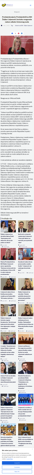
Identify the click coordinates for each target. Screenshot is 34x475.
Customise (17, 467)
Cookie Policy (9, 459)
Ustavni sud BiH (19, 25)
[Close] (32, 449)
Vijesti (17, 12)
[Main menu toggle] (30, 5)
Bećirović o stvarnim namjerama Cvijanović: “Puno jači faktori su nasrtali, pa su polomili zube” (25, 238)
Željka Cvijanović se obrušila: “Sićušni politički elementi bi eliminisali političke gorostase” (24, 296)
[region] (17, 461)
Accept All (17, 463)
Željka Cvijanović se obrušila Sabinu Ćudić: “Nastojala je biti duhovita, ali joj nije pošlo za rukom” (7, 238)
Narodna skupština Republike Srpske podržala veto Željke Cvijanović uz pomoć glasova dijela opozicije (8, 441)
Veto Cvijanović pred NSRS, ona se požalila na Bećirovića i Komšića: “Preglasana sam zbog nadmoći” (25, 441)
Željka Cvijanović (28, 25)
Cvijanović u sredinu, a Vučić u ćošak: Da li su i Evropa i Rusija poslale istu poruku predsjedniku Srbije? (25, 412)
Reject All (17, 471)
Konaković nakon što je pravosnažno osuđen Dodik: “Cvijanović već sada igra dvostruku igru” (25, 266)
